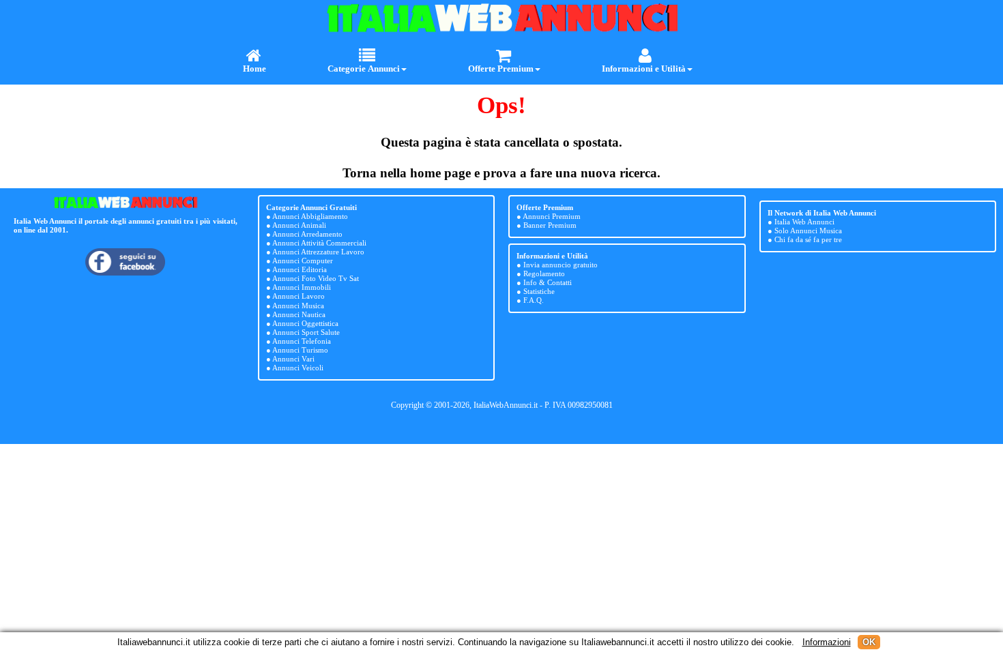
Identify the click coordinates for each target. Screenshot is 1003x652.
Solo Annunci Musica (808, 230)
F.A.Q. (533, 300)
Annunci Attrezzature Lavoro (318, 252)
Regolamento (544, 273)
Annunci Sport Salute (306, 332)
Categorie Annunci (364, 68)
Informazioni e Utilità (644, 68)
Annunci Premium (552, 216)
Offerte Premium (501, 68)
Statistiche (539, 291)
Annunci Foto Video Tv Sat (315, 278)
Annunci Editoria (299, 269)
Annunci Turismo (300, 350)
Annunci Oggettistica (305, 323)
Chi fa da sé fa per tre (808, 239)
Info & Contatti (547, 282)
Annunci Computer (302, 260)
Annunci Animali (299, 225)
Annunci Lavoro (298, 296)
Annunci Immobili (301, 287)
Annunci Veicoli (297, 368)
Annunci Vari (293, 359)
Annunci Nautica (298, 314)
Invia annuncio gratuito (560, 265)
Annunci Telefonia (301, 341)
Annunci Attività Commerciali (319, 243)
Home (254, 68)
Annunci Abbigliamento (310, 216)
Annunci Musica (298, 305)
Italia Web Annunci (804, 222)
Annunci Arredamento (307, 234)
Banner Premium (550, 225)
